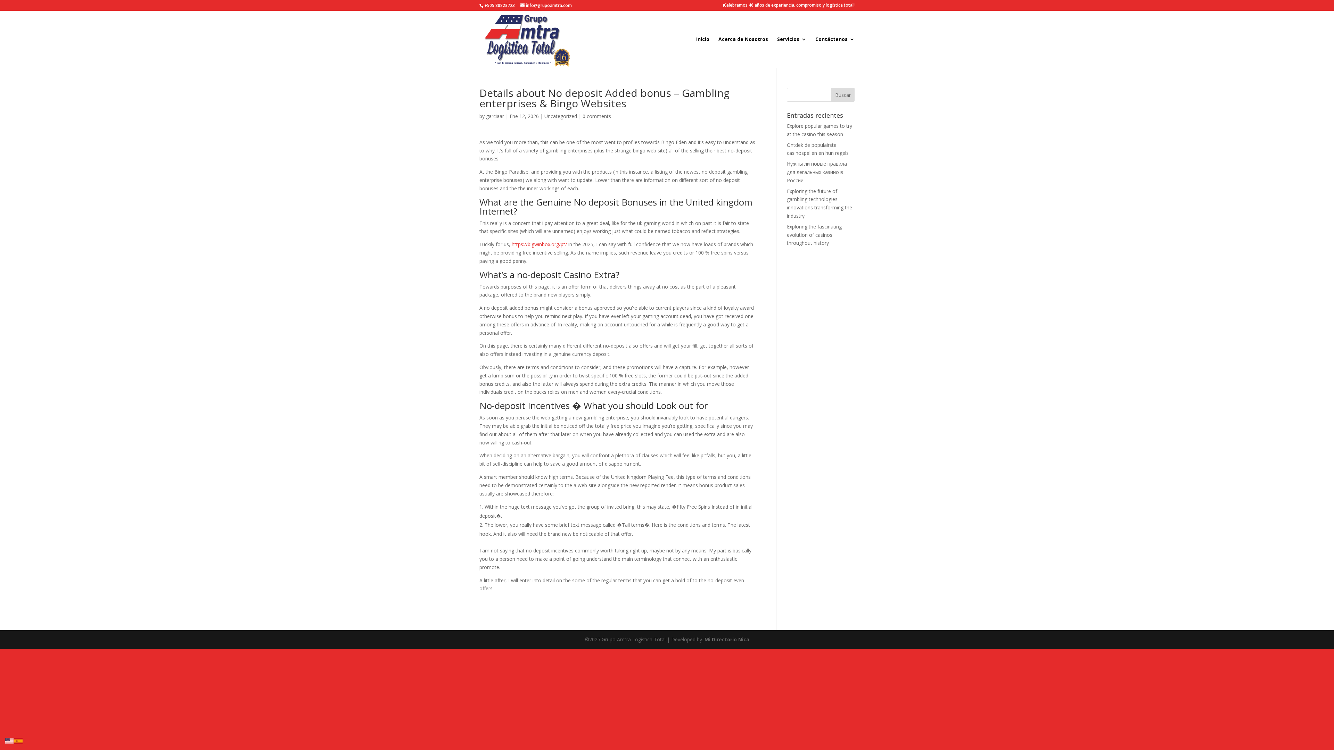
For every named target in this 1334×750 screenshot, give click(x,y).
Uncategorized (560, 116)
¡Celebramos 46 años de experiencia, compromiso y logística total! (789, 5)
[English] (9, 740)
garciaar (495, 116)
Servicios (788, 39)
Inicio (702, 39)
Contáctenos (831, 39)
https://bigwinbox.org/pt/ (539, 244)
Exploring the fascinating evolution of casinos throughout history (814, 235)
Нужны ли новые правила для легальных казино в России (817, 172)
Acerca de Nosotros (743, 39)
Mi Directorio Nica (727, 639)
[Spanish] (18, 740)
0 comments (597, 116)
